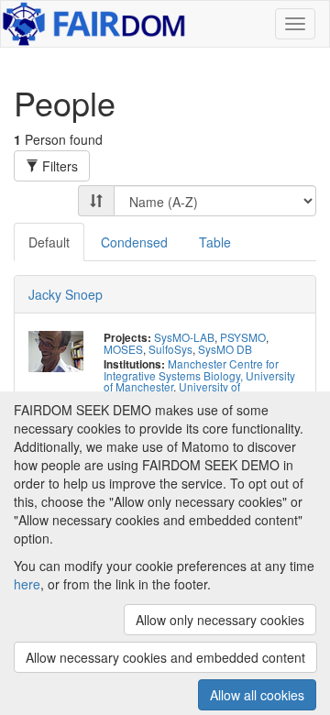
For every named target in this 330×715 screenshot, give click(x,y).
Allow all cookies (257, 695)
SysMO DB (225, 349)
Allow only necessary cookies (220, 619)
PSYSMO (243, 337)
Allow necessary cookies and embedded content (165, 657)
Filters (58, 166)
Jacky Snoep (65, 294)
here (27, 584)
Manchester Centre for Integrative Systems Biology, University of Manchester (199, 375)
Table (215, 242)
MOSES (123, 349)
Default (49, 242)
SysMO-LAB (184, 337)
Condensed (134, 242)
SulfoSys (170, 349)
